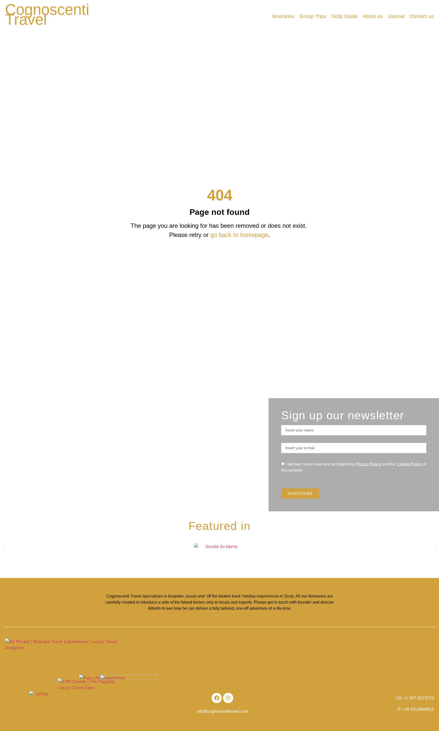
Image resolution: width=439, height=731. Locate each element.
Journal (396, 16)
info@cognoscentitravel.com (222, 711)
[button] (3, 548)
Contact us (422, 16)
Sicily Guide (344, 16)
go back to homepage (239, 234)
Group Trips (313, 16)
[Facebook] (217, 698)
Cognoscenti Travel (47, 14)
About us (373, 16)
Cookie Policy (409, 464)
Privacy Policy (368, 464)
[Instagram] (228, 698)
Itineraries (283, 16)
